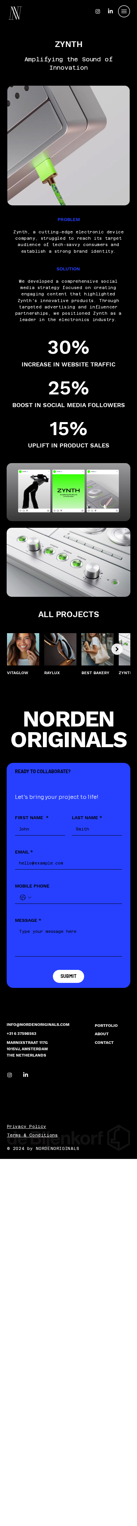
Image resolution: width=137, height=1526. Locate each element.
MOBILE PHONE (32, 886)
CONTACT (104, 1042)
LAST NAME (87, 817)
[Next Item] (117, 649)
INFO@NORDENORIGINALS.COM (38, 1024)
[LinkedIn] (26, 1075)
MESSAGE (28, 920)
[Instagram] (10, 1075)
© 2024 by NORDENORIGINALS (43, 1148)
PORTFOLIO (106, 1025)
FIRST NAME (32, 817)
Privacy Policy (26, 1126)
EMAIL (24, 852)
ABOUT (102, 1034)
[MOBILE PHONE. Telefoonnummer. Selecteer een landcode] (25, 898)
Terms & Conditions (32, 1135)
